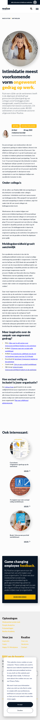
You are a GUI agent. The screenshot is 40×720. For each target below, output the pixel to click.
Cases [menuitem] (4, 644)
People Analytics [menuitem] (8, 625)
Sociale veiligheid (28, 126)
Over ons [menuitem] (24, 641)
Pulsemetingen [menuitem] (7, 628)
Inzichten (6, 18)
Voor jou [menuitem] (7, 637)
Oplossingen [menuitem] (9, 618)
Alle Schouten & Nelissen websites (21, 2)
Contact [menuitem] (24, 647)
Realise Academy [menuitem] (8, 631)
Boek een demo (20, 597)
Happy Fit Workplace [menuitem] (10, 647)
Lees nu (26, 471)
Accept (20, 704)
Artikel (16, 126)
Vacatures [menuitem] (25, 644)
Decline (20, 710)
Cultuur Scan (9, 387)
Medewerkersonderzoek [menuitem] (11, 622)
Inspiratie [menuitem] (5, 641)
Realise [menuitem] (25, 637)
